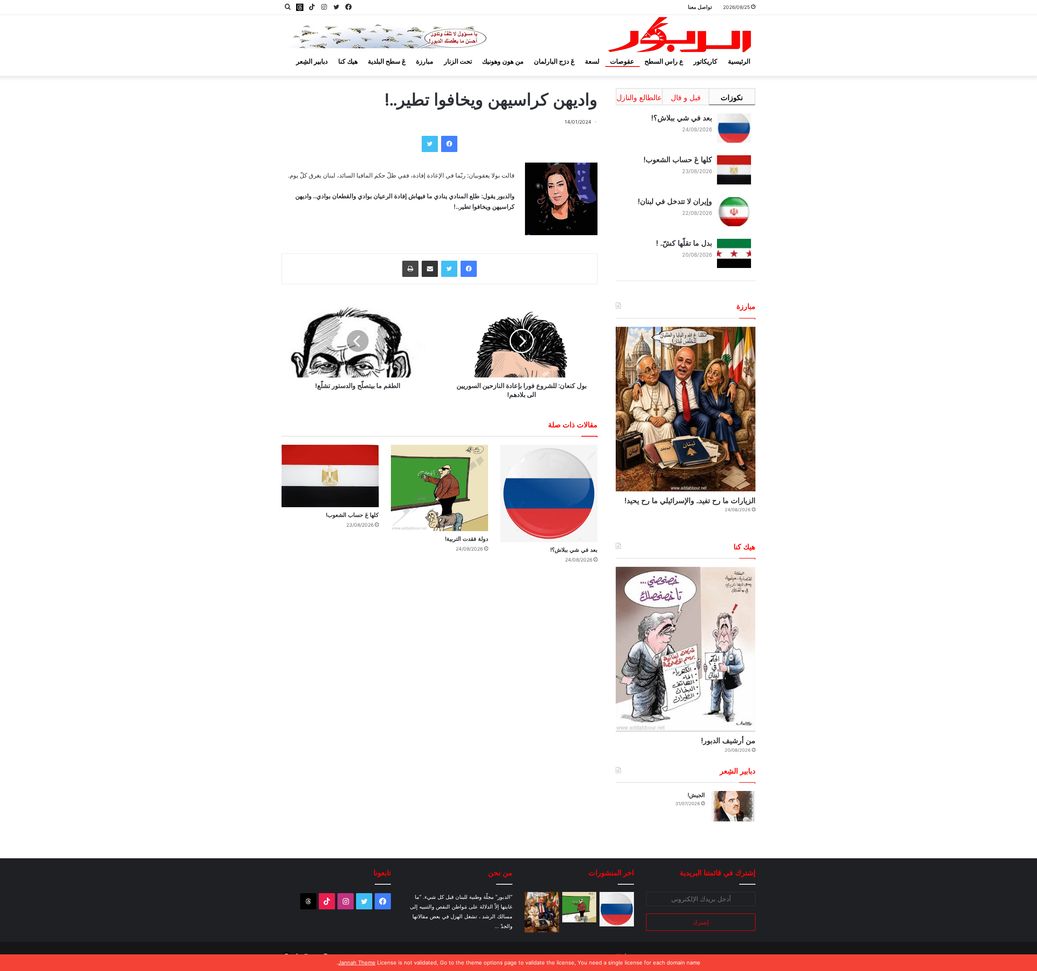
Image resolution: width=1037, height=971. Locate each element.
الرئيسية (739, 61)
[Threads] (300, 7)
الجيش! (696, 795)
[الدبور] (680, 37)
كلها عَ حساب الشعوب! (352, 515)
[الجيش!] (733, 806)
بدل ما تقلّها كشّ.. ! (684, 243)
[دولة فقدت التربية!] (439, 488)
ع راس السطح (663, 61)
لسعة (592, 61)
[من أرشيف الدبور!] (685, 649)
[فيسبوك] (449, 144)
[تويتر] (430, 144)
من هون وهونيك (503, 61)
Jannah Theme (357, 962)
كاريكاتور (705, 61)
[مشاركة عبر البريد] (430, 269)
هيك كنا (348, 61)
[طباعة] (410, 269)
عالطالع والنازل (639, 97)
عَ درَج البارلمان (554, 61)
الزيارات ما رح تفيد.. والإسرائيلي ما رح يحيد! (689, 500)
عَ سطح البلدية (387, 61)
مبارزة (424, 61)
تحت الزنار (458, 61)
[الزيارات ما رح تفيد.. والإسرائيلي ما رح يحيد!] (685, 409)
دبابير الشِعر (312, 61)
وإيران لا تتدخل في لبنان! (675, 201)
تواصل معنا (700, 7)
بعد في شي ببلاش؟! (573, 550)
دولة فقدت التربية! (466, 539)
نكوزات (732, 97)
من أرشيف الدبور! (728, 740)
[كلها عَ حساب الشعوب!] (330, 476)
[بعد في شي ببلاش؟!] (548, 493)
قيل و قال (686, 97)
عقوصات (622, 61)
